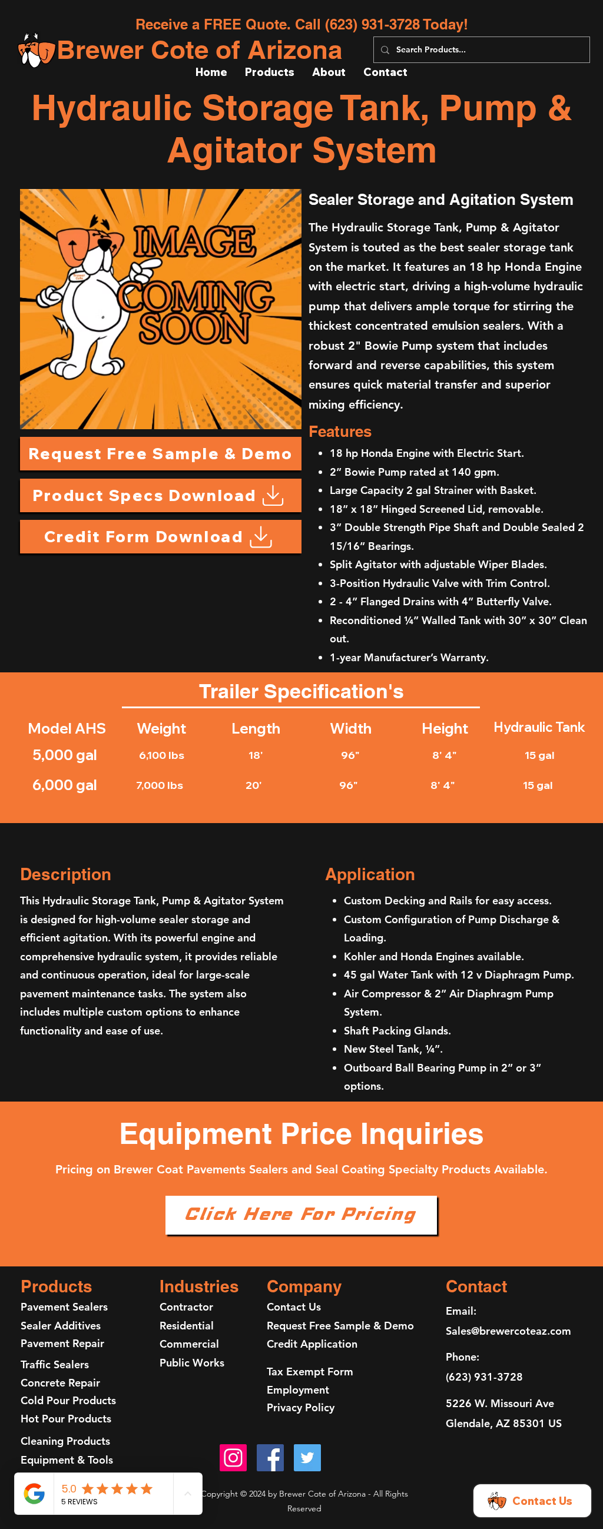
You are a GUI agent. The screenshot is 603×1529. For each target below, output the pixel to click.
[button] (161, 453)
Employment (298, 1390)
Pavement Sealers (64, 1307)
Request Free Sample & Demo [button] (340, 1325)
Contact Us (294, 1307)
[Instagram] (233, 1457)
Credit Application (312, 1344)
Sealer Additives (61, 1325)
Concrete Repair (60, 1382)
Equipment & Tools (67, 1460)
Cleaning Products (65, 1441)
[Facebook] (270, 1457)
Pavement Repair (64, 1343)
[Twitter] (307, 1457)
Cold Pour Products (68, 1400)
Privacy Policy (300, 1407)
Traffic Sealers (55, 1364)
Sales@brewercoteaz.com (508, 1331)
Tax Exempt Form (310, 1371)
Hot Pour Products (66, 1418)
